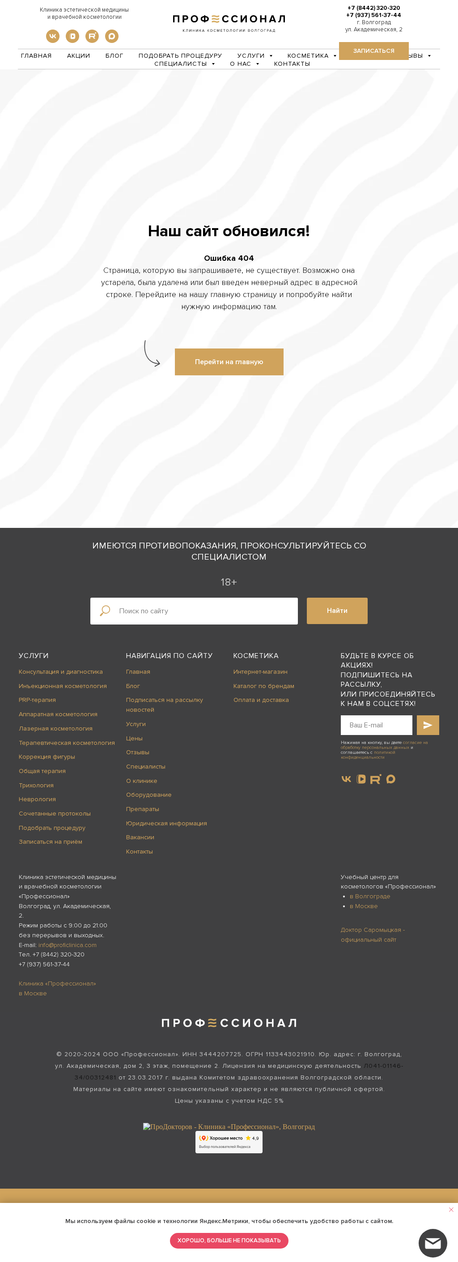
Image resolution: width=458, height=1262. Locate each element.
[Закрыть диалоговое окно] (444, 14)
